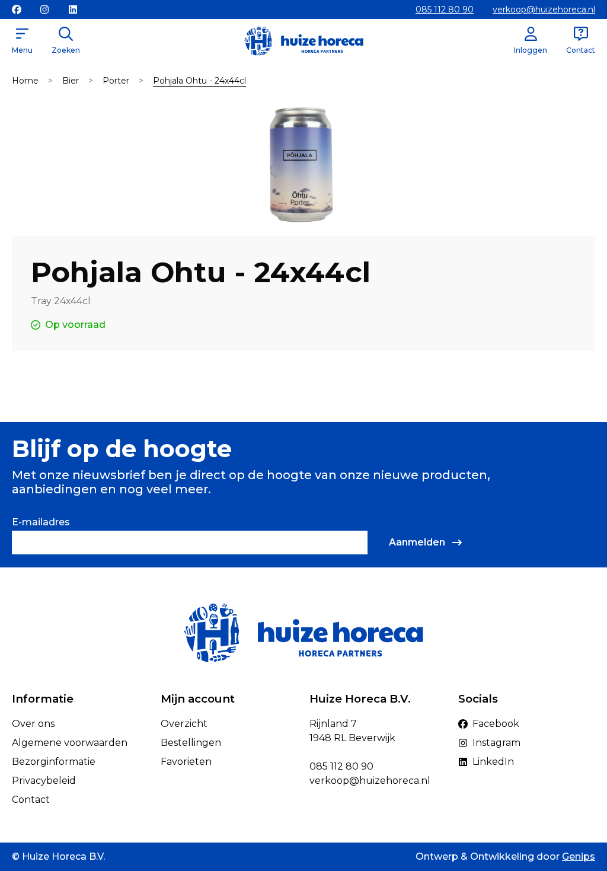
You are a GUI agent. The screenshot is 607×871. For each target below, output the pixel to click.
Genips (578, 856)
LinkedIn (493, 761)
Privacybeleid (44, 780)
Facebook (495, 723)
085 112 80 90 (445, 9)
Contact (31, 799)
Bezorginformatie (53, 761)
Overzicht (184, 723)
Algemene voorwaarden (69, 742)
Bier (70, 80)
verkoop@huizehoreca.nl (544, 9)
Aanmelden (417, 542)
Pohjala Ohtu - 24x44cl (199, 80)
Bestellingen (191, 742)
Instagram (496, 742)
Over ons (33, 723)
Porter (116, 80)
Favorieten (186, 761)
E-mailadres (41, 522)
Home (25, 80)
